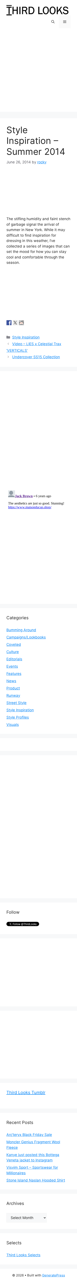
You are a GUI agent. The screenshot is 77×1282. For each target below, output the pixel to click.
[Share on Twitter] (15, 322)
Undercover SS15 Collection (36, 357)
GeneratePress (53, 1275)
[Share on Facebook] (9, 322)
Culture (12, 652)
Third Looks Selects (23, 1255)
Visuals (12, 724)
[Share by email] (33, 322)
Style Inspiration (26, 337)
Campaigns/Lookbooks (26, 637)
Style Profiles (17, 717)
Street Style (16, 703)
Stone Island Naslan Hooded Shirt (35, 1180)
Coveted (13, 644)
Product (13, 688)
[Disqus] (38, 431)
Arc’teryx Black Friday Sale (29, 1135)
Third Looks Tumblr (25, 1092)
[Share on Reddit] (21, 322)
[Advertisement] (38, 73)
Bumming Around (21, 630)
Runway (13, 695)
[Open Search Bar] (53, 21)
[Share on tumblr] (27, 322)
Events (12, 666)
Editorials (14, 659)
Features (13, 674)
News (11, 681)
